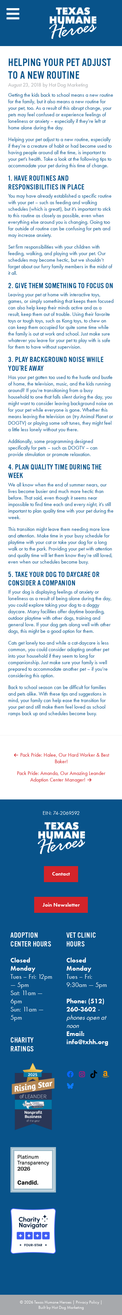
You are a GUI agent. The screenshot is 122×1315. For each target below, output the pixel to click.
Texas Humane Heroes (53, 1302)
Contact (61, 873)
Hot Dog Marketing (68, 84)
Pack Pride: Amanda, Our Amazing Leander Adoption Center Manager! (61, 776)
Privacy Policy (87, 1302)
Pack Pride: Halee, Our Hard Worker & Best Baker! (64, 758)
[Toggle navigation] (13, 14)
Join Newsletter (61, 904)
